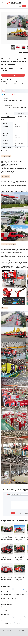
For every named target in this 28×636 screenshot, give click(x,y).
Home (2, 9)
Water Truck (21, 607)
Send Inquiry (13, 75)
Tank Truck (4, 607)
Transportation (8, 9)
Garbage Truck (13, 607)
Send (13, 513)
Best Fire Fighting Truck (7, 623)
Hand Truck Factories (6, 616)
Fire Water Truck (5, 620)
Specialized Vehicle (15, 9)
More (2, 626)
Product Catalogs (20, 589)
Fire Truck (22, 9)
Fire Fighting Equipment (19, 594)
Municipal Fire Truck (5, 591)
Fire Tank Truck (15, 620)
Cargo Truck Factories (19, 616)
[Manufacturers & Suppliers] (14, 2)
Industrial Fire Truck (18, 591)
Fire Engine (4, 610)
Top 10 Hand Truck (19, 623)
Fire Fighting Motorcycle (6, 594)
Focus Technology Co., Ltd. (17, 630)
